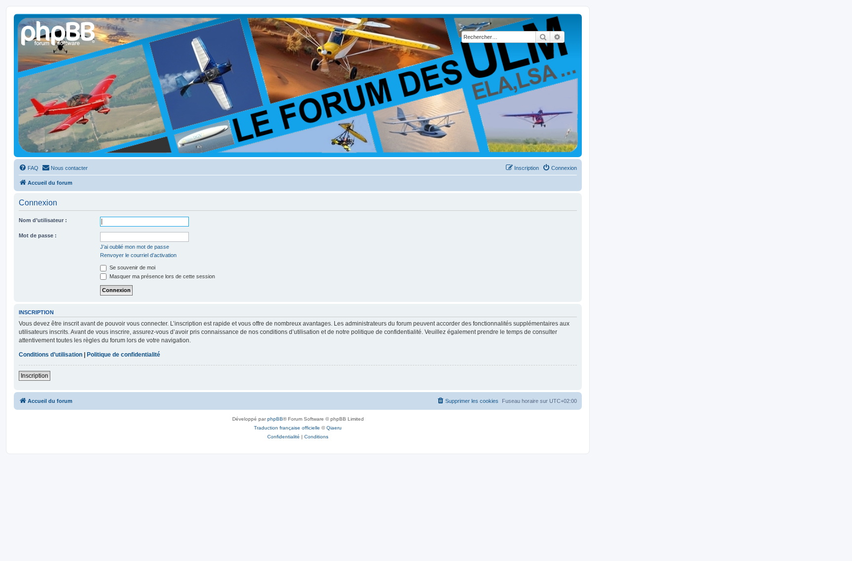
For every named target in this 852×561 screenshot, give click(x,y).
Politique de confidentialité (123, 354)
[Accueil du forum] (58, 32)
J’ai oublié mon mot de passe (134, 247)
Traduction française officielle (287, 427)
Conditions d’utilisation (50, 354)
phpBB (275, 419)
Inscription (34, 375)
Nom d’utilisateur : (43, 220)
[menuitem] (28, 168)
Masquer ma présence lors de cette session (161, 276)
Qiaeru (334, 427)
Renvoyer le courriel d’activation (138, 255)
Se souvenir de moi (131, 267)
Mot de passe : (38, 235)
